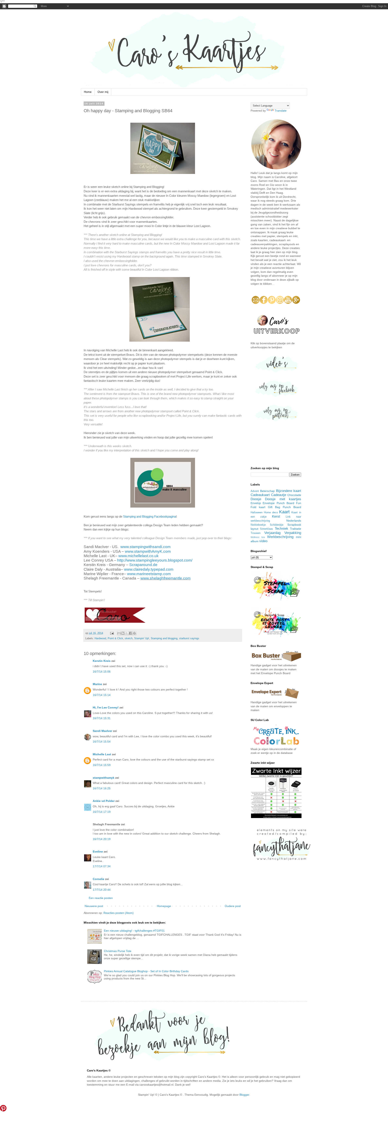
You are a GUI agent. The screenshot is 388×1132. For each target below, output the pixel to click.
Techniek (281, 528)
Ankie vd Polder (104, 800)
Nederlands (293, 520)
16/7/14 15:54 (102, 741)
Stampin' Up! (141, 638)
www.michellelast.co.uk (138, 556)
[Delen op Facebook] (131, 633)
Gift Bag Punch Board (284, 507)
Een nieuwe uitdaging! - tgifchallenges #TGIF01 (134, 930)
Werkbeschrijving (280, 537)
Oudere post (233, 906)
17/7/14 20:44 (102, 889)
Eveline (98, 851)
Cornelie (98, 879)
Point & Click (115, 638)
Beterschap (267, 491)
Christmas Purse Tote (117, 951)
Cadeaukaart (260, 495)
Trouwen (255, 533)
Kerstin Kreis (102, 660)
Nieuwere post (94, 906)
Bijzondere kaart (288, 491)
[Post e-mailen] (112, 633)
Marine (97, 684)
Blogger (244, 1094)
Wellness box (258, 537)
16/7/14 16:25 (102, 788)
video (263, 541)
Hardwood (100, 638)
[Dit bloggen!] (123, 633)
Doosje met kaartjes (283, 499)
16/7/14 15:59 (102, 765)
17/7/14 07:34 (102, 866)
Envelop (256, 503)
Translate (281, 110)
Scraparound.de (143, 565)
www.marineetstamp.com (149, 574)
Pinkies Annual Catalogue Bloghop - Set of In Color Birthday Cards (146, 971)
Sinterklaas (266, 528)
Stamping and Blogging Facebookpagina (149, 516)
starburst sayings (189, 638)
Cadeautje (278, 495)
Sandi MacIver (102, 730)
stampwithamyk (103, 777)
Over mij (103, 91)
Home (88, 91)
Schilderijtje (276, 524)
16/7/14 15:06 (102, 671)
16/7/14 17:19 (102, 811)
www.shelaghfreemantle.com (165, 578)
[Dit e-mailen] (119, 633)
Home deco (271, 512)
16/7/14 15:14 (102, 695)
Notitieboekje (258, 524)
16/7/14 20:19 (102, 839)
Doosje (256, 499)
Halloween (257, 512)
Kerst (276, 516)
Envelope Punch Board (278, 503)
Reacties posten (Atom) (118, 912)
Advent (255, 491)
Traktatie (295, 528)
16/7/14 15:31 (102, 718)
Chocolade (294, 495)
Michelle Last (102, 754)
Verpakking (292, 533)
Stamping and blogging (164, 638)
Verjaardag (272, 533)
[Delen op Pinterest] (134, 633)
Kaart (284, 511)
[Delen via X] (127, 633)
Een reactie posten (101, 898)
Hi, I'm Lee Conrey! (106, 707)
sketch (129, 638)
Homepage (164, 906)
